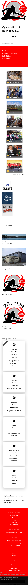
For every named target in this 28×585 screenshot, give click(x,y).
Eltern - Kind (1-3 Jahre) (14, 545)
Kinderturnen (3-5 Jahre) (14, 540)
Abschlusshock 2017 (13, 155)
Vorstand (14, 555)
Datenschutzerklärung (14, 570)
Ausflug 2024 (13, 82)
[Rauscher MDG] (7, 209)
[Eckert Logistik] (7, 198)
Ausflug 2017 (13, 126)
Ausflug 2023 (13, 97)
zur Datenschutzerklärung (14, 584)
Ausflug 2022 (13, 112)
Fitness (14, 518)
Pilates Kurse (14, 515)
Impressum (14, 568)
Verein (14, 553)
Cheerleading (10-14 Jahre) (14, 532)
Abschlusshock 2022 (13, 140)
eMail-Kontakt (5, 61)
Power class (14, 522)
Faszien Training (14, 524)
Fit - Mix (14, 520)
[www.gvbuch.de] (14, 11)
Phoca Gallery (21, 174)
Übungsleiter (14, 558)
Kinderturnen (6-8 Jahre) (14, 543)
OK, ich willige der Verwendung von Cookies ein (12, 581)
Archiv (11, 171)
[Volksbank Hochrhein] (7, 186)
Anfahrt (14, 560)
